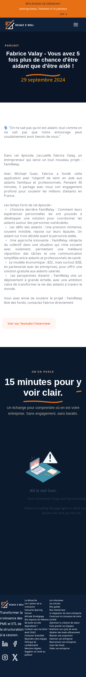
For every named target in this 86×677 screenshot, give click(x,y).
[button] (76, 24)
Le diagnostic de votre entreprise (65, 613)
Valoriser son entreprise (61, 638)
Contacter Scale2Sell (34, 635)
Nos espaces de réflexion (37, 619)
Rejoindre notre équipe (36, 638)
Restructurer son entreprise (62, 642)
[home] (19, 24)
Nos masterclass (57, 610)
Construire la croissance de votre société (65, 618)
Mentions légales (33, 648)
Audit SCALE (30, 632)
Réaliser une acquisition (61, 635)
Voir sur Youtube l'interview (29, 323)
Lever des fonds (56, 645)
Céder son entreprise (59, 648)
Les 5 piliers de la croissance (33, 605)
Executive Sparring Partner (33, 612)
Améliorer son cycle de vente (63, 629)
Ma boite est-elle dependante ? (33, 624)
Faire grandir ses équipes (61, 626)
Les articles (54, 603)
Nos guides (54, 606)
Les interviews (56, 600)
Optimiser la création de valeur (64, 622)
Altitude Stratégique (34, 616)
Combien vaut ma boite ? (36, 629)
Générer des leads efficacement (64, 632)
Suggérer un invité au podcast (35, 653)
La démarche (31, 600)
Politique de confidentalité (31, 644)
